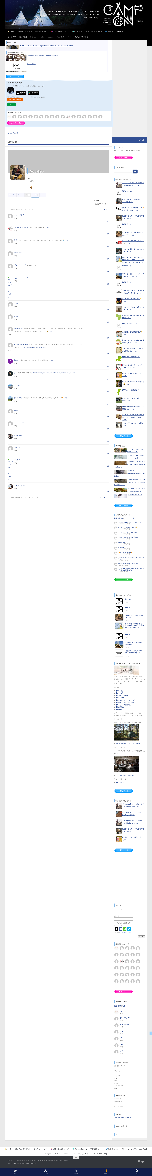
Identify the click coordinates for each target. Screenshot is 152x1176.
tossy (16, 316)
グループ (35, 194)
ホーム (12, 31)
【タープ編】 (120, 693)
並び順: (96, 200)
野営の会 (121, 547)
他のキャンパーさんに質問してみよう (129, 563)
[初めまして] (16, 68)
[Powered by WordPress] (15, 1163)
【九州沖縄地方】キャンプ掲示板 (128, 537)
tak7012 (17, 385)
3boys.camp (18, 253)
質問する (106, 1173)
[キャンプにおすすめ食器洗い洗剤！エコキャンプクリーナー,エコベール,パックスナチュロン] (119, 262)
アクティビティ (12, 194)
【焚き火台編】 (120, 698)
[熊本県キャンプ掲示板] (119, 361)
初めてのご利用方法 (24, 31)
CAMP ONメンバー (121, 1001)
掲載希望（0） (127, 224)
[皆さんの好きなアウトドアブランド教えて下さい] (119, 369)
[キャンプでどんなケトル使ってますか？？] (119, 311)
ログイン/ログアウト (82, 37)
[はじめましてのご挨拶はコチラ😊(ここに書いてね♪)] (119, 212)
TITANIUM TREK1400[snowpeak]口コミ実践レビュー (129, 473)
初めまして (128, 599)
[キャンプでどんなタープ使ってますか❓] (119, 403)
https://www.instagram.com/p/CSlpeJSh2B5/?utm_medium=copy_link (52, 373)
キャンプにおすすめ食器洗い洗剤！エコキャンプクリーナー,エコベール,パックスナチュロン (134, 625)
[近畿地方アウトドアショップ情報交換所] (119, 320)
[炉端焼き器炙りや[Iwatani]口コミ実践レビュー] (119, 411)
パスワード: (118, 916)
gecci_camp (18, 398)
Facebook (51, 37)
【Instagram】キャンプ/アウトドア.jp (129, 522)
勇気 (15, 240)
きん (15, 373)
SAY (121, 1038)
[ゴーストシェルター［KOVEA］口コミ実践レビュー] (119, 353)
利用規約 (14, 97)
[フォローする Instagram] (139, 140)
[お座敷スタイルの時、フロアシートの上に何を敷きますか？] (119, 295)
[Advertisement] (129, 875)
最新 (115, 518)
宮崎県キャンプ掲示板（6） (131, 390)
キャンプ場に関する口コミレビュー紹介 (128, 743)
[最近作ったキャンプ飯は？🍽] (119, 378)
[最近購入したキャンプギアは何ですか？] (119, 220)
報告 (108, 221)
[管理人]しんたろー (21, 227)
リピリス (123, 1011)
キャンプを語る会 (125, 552)
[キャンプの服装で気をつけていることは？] (119, 253)
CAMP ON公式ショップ (61, 31)
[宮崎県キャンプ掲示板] (119, 394)
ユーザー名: (118, 909)
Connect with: (118, 925)
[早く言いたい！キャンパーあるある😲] (119, 386)
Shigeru (16, 360)
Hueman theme (31, 1163)
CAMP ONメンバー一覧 (115, 31)
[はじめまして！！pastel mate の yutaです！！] (119, 237)
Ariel (121, 1031)
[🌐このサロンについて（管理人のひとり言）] (119, 817)
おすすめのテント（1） (129, 324)
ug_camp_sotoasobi (21, 278)
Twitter (42, 37)
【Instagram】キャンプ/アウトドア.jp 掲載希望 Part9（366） (43, 55)
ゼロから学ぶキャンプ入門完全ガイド (88, 31)
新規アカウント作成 (15, 99)
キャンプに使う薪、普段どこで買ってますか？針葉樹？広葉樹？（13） (133, 417)
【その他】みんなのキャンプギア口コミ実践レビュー (131, 558)
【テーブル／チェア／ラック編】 (126, 702)
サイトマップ (120, 782)
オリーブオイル (20, 215)
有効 (118, 518)
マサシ (16, 304)
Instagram (33, 37)
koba (16, 410)
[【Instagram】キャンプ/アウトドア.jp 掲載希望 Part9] (16, 60)
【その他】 (119, 709)
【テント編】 (120, 691)
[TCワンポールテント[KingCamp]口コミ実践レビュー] (119, 278)
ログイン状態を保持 (124, 923)
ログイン (11, 104)
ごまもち (17, 447)
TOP (137, 1173)
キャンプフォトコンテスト (18, 37)
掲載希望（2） (127, 282)
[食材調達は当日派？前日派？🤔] (119, 336)
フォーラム (43, 194)
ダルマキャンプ (20, 265)
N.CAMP (17, 460)
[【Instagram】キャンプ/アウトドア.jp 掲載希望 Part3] (119, 825)
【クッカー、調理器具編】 (124, 705)
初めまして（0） (31, 64)
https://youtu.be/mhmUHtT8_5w (33, 347)
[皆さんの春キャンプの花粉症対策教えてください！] (119, 345)
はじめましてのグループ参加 (127, 527)
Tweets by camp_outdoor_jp (122, 1117)
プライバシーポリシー (24, 97)
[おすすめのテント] (119, 328)
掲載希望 (127, 607)
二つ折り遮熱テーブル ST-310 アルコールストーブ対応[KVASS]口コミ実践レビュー (129, 482)
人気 (122, 518)
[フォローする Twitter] (143, 140)
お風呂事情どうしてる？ (135, 495)
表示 (48, 227)
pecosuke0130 (19, 423)
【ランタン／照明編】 (122, 695)
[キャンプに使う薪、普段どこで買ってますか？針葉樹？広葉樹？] (119, 419)
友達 (27, 194)
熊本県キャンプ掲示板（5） (131, 357)
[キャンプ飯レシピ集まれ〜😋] (119, 303)
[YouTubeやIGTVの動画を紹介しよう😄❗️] (119, 245)
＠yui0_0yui (18, 435)
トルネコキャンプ (20, 486)
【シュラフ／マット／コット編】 (126, 700)
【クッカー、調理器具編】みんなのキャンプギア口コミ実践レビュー (131, 569)
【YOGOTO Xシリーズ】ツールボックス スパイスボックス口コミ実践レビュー (129, 464)
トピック (76, 1173)
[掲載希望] (119, 229)
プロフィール (20, 194)
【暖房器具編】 (120, 707)
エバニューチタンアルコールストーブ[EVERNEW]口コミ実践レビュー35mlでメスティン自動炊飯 (46, 46)
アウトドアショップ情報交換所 (127, 532)
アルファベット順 (129, 518)
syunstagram (124, 1025)
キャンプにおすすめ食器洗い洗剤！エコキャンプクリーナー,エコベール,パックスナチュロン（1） (133, 260)
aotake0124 (18, 328)
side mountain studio (21, 344)
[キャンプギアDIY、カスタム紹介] (119, 427)
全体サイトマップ (41, 31)
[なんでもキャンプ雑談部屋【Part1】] (119, 204)
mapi (121, 1044)
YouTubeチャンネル (64, 37)
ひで (121, 1051)
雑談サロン (121, 542)
